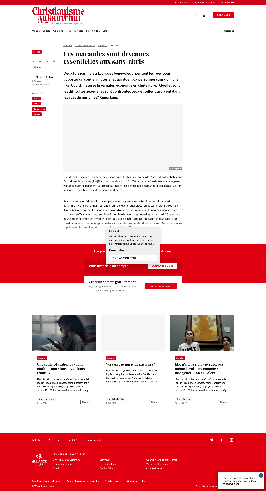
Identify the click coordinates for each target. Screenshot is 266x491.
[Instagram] (231, 440)
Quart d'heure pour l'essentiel (162, 459)
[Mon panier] (204, 15)
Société (102, 45)
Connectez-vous (162, 265)
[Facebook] (221, 440)
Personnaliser (116, 250)
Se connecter (182, 2)
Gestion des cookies (136, 481)
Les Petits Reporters (110, 463)
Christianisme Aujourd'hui (67, 459)
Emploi (106, 30)
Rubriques (228, 30)
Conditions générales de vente (46, 481)
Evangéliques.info (62, 463)
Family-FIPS (106, 468)
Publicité (72, 439)
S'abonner (223, 15)
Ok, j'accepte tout (124, 258)
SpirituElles (106, 459)
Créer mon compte (161, 286)
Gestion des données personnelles (83, 481)
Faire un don (93, 30)
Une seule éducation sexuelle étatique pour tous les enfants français (61, 368)
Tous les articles (74, 30)
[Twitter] (211, 440)
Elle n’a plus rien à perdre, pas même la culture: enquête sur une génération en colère (199, 368)
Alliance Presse (154, 468)
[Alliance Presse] (39, 466)
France (36, 103)
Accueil (67, 45)
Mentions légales (113, 481)
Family (56, 468)
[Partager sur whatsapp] (53, 61)
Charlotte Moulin (46, 399)
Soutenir (54, 439)
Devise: (227, 2)
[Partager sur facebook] (33, 61)
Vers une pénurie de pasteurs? (130, 364)
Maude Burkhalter (115, 399)
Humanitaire (39, 109)
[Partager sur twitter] (40, 61)
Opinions (58, 30)
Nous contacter (94, 439)
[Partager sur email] (46, 61)
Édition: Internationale (204, 2)
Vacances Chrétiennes (157, 463)
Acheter (37, 439)
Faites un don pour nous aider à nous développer (239, 482)
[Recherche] (196, 15)
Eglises (46, 30)
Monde (36, 30)
